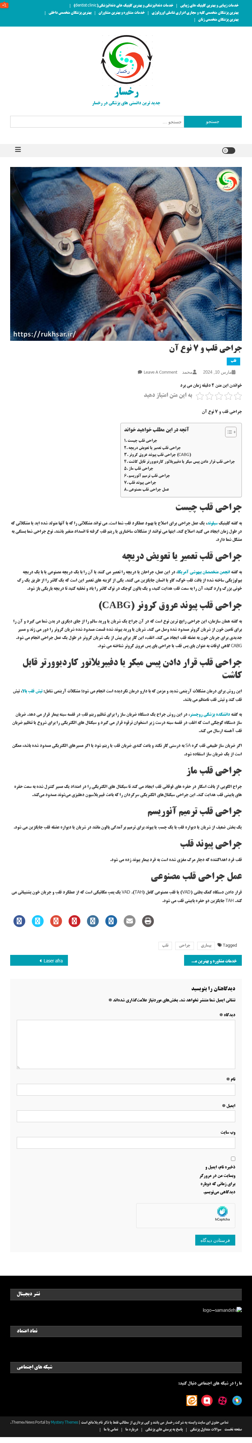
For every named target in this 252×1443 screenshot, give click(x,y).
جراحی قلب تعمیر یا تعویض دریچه (154, 448)
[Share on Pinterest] (74, 925)
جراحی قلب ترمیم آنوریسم (149, 476)
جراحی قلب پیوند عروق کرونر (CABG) (160, 455)
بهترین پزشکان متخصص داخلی (70, 13)
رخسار (126, 93)
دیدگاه (227, 1015)
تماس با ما (111, 1430)
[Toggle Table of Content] (227, 432)
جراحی (184, 946)
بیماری (206, 946)
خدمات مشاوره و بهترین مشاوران (121, 13)
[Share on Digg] (111, 925)
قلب (233, 361)
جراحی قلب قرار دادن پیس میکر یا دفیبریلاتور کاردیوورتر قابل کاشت (182, 462)
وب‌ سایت (227, 1132)
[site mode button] (228, 150)
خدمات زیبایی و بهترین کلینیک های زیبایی (209, 6)
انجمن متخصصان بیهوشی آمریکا (204, 572)
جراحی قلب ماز (141, 469)
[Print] (148, 925)
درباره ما (131, 1430)
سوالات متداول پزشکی (205, 1430)
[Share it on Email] (130, 925)
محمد (187, 372)
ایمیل (228, 1106)
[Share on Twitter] (38, 925)
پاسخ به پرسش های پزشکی (164, 1430)
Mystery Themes (64, 1423)
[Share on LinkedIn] (93, 925)
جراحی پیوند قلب (142, 483)
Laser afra (53, 961)
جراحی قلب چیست (142, 441)
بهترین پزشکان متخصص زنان (218, 20)
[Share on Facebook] (19, 925)
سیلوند (212, 523)
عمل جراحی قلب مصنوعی (149, 490)
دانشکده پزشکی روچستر (210, 714)
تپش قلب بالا (32, 691)
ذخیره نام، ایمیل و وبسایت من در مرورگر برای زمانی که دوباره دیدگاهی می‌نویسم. (217, 1180)
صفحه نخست (233, 1430)
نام (230, 1079)
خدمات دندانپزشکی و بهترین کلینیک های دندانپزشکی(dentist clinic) (123, 6)
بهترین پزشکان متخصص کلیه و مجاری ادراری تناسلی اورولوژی (195, 13)
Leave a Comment (160, 373)
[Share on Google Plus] (56, 925)
